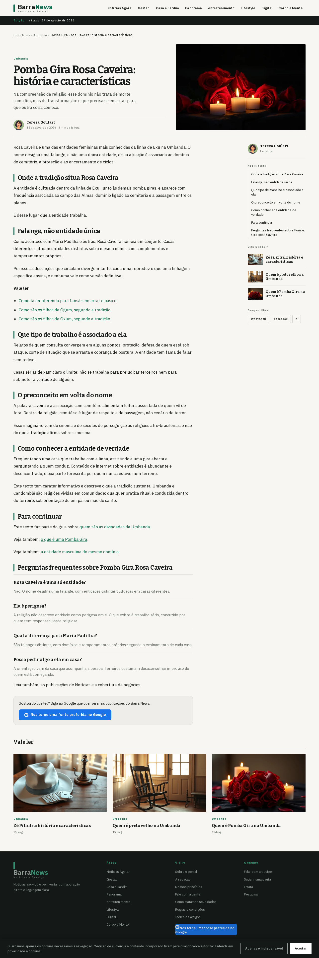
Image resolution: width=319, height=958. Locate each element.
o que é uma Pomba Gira (64, 539)
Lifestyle (248, 8)
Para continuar (261, 222)
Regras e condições (190, 909)
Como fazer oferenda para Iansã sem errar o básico (67, 300)
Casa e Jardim (167, 8)
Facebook (281, 319)
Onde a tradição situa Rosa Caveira (277, 174)
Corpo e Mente (291, 8)
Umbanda (40, 35)
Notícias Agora (119, 8)
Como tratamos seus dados (196, 901)
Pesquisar (251, 894)
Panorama (193, 8)
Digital (266, 8)
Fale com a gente (187, 894)
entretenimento (221, 8)
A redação (183, 879)
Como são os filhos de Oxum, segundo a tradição (64, 319)
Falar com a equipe (258, 871)
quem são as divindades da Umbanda (115, 527)
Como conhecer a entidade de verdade (273, 212)
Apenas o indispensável (264, 948)
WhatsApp (258, 319)
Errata (248, 887)
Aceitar (301, 948)
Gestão (144, 8)
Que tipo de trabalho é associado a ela (277, 192)
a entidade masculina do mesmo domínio (80, 551)
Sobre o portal (186, 871)
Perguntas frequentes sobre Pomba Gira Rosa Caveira (278, 232)
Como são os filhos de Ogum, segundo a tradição (64, 310)
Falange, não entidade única (271, 182)
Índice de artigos (188, 917)
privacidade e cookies (24, 951)
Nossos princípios (188, 887)
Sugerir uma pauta (257, 879)
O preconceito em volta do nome (275, 202)
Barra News (21, 35)
